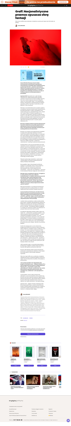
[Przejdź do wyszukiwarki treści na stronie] (5, 5)
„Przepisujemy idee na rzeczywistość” (15, 406)
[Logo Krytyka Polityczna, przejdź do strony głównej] (35, 5)
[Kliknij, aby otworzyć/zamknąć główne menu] (2, 5)
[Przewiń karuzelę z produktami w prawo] (60, 356)
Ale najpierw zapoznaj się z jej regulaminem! (36, 330)
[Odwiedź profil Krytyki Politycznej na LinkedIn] (21, 420)
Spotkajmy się (34, 415)
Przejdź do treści (5, 1)
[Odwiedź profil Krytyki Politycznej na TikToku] (17, 420)
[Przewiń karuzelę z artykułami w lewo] (11, 383)
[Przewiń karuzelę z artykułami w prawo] (60, 383)
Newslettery (34, 411)
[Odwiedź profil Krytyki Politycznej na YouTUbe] (19, 420)
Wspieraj (11, 5)
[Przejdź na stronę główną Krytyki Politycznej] (16, 401)
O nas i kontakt (34, 413)
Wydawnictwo (11, 411)
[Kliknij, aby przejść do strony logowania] (64, 5)
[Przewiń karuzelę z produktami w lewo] (11, 356)
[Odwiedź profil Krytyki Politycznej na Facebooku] (14, 420)
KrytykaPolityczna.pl (12, 409)
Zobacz (16, 365)
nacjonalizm (25, 318)
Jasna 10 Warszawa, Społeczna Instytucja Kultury (17, 415)
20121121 (25, 320)
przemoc (31, 318)
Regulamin (50, 409)
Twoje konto (51, 413)
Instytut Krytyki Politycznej (14, 413)
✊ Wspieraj (51, 415)
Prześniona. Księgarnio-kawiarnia (37, 409)
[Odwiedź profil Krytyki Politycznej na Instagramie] (16, 420)
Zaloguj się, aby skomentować (32, 333)
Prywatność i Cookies (52, 411)
